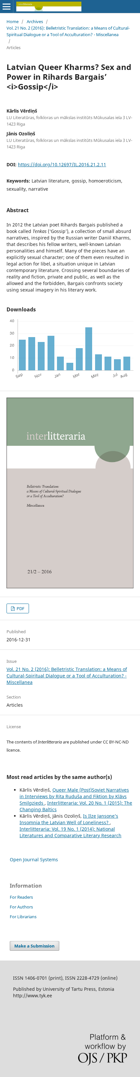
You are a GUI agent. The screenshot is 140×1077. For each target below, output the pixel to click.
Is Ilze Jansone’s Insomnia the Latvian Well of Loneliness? (69, 819)
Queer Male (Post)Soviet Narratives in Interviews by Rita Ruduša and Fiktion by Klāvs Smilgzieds (74, 796)
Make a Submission (34, 946)
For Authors (21, 907)
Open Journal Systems (34, 859)
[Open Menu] (6, 6)
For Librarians (23, 917)
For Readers (21, 897)
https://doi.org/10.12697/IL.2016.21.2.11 (62, 164)
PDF (20, 608)
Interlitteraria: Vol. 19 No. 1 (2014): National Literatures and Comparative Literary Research (70, 832)
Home (13, 21)
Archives (35, 21)
